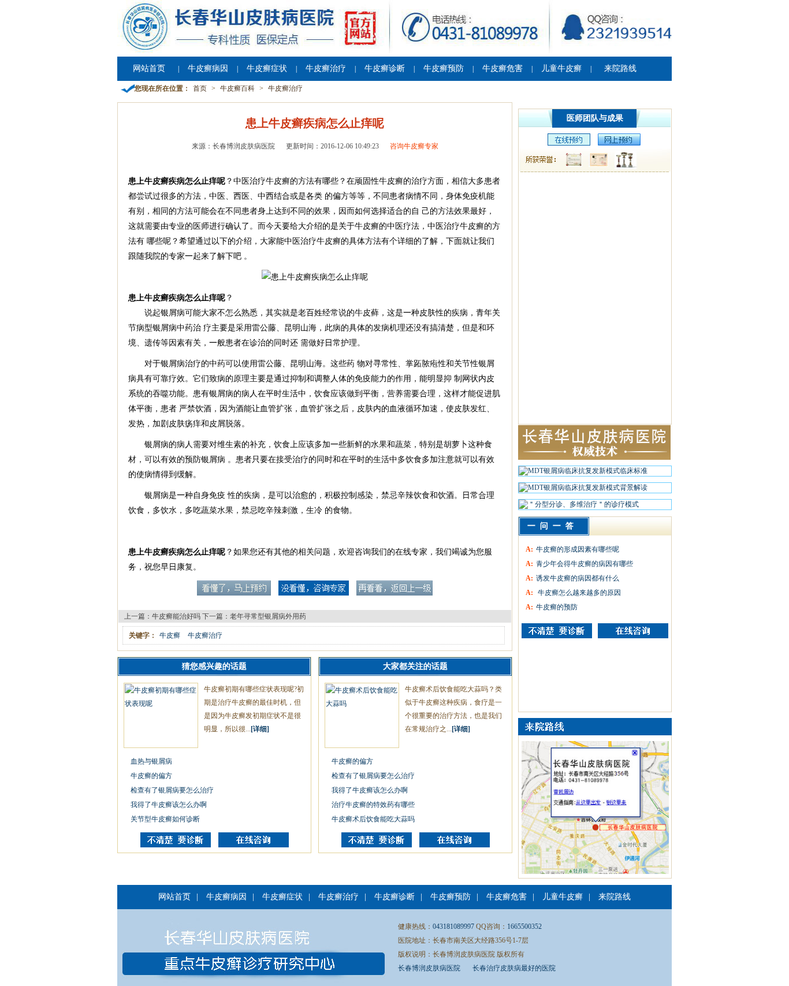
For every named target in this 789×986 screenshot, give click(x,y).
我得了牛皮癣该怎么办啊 (169, 805)
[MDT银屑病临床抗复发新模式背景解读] (583, 490)
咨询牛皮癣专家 (414, 146)
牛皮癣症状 (267, 68)
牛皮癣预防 (443, 68)
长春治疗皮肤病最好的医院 (514, 968)
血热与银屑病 (151, 761)
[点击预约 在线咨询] (234, 593)
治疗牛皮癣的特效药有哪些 (373, 805)
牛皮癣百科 (237, 88)
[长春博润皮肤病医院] (394, 51)
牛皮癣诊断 (384, 68)
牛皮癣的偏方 (151, 776)
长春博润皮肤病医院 (429, 968)
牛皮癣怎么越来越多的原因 (578, 593)
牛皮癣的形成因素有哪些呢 (577, 549)
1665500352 (524, 926)
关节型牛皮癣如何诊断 (165, 819)
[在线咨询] (253, 845)
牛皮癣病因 (208, 68)
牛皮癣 (169, 635)
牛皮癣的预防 (557, 607)
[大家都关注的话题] (175, 845)
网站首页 (149, 68)
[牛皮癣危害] (633, 630)
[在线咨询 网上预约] (566, 143)
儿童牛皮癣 (561, 68)
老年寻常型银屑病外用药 (268, 616)
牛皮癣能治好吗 (176, 616)
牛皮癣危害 (502, 68)
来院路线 (620, 68)
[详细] (260, 729)
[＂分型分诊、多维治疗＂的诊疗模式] (579, 507)
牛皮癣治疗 (326, 68)
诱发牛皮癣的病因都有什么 (577, 578)
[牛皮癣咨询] (557, 630)
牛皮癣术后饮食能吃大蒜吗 (373, 819)
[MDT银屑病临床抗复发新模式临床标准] (583, 474)
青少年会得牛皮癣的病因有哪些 (584, 564)
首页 (200, 88)
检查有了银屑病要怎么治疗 (172, 790)
